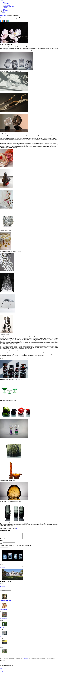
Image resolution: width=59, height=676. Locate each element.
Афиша (5, 15)
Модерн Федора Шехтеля (3, 609)
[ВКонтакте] (0, 21)
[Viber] (6, 21)
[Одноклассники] (2, 21)
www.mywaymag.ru (25, 658)
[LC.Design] (2, 661)
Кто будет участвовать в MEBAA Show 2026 (6, 645)
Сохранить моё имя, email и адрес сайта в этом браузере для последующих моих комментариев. (16, 545)
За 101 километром (3, 636)
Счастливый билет (2, 627)
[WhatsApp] (7, 21)
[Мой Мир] (3, 21)
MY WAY (17, 528)
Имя (1, 540)
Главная (1, 15)
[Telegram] (8, 21)
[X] (4, 21)
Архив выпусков (3, 668)
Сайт (1, 543)
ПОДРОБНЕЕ (2, 567)
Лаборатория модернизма (3, 618)
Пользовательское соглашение (7, 671)
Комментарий (2, 538)
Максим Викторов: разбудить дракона (5, 600)
